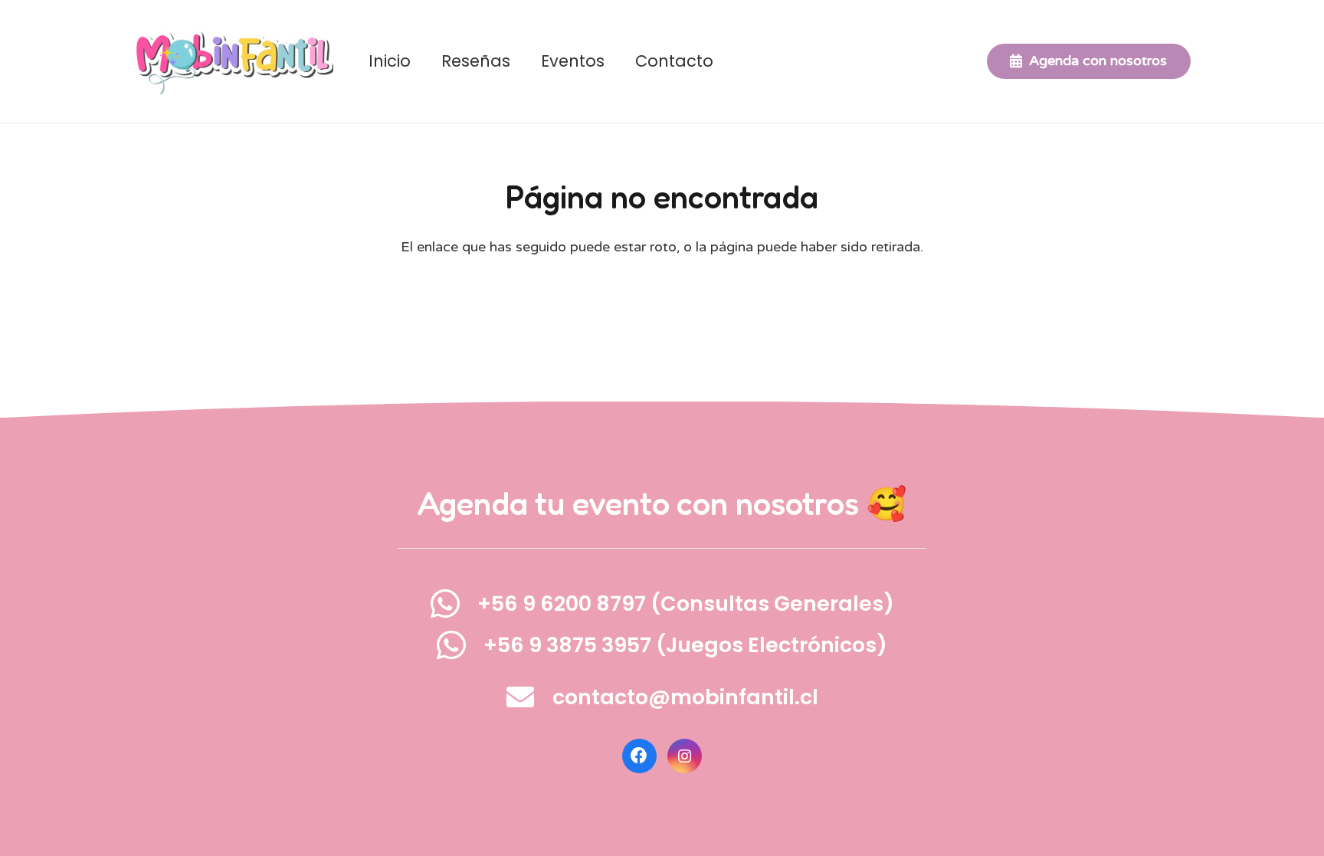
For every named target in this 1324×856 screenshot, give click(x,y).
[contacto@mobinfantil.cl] (529, 697)
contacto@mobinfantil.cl (685, 697)
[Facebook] (639, 756)
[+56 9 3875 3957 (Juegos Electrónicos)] (460, 644)
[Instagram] (684, 756)
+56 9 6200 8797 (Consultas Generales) (685, 603)
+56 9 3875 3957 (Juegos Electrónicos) (685, 645)
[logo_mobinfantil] (233, 61)
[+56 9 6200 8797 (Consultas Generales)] (453, 603)
